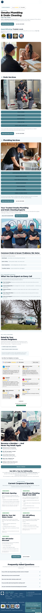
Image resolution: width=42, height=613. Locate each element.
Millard (11, 593)
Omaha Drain (20, 610)
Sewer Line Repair (21, 186)
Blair (11, 595)
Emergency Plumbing (21, 189)
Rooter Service (21, 118)
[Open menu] (40, 2)
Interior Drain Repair (21, 183)
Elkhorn (18, 596)
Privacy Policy (3, 602)
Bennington (7, 596)
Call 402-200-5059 (20, 24)
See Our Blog (21, 602)
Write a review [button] (35, 362)
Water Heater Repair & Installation (21, 172)
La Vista (16, 593)
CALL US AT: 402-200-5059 (7, 215)
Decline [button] (33, 610)
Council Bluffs (9, 598)
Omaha (6, 593)
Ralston (6, 595)
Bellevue (21, 595)
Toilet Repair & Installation (21, 179)
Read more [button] (5, 386)
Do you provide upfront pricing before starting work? (13, 582)
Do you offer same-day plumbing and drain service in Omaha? (15, 571)
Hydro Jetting (21, 122)
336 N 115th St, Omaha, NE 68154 (34, 593)
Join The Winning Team (12, 602)
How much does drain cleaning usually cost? (11, 579)
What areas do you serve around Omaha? (11, 575)
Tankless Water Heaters (21, 176)
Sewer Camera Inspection (21, 125)
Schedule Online (16, 556)
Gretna (13, 596)
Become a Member (21, 466)
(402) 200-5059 (31, 592)
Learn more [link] (36, 605)
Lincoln (23, 596)
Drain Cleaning (20, 112)
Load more (21, 401)
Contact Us (30, 595)
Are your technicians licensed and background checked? (14, 586)
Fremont (15, 595)
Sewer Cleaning (21, 115)
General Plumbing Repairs (21, 193)
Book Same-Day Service (7, 24)
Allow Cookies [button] (33, 608)
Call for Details (26, 556)
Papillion (21, 593)
